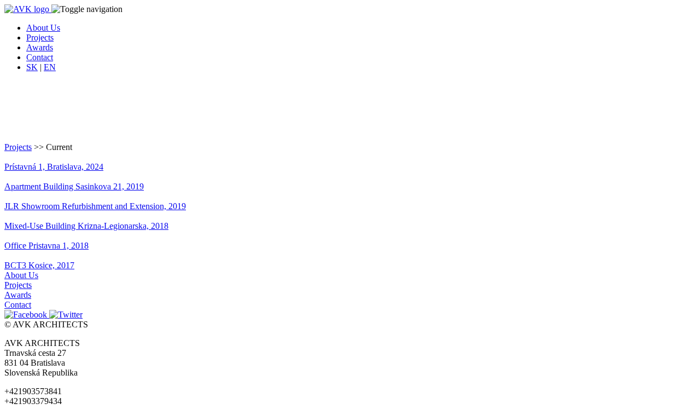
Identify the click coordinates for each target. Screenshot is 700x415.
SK (32, 67)
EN (50, 67)
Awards (17, 294)
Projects (18, 147)
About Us (21, 275)
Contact (17, 304)
